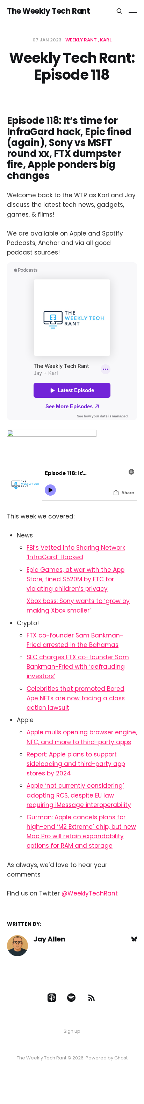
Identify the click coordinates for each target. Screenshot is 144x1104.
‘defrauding (107, 666)
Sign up (72, 1031)
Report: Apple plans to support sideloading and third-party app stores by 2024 (76, 764)
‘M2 (62, 826)
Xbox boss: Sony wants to (64, 601)
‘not (51, 785)
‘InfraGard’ (43, 557)
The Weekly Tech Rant (48, 11)
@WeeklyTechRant (90, 893)
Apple (35, 785)
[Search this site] (119, 11)
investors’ (41, 676)
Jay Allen (49, 939)
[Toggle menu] (133, 11)
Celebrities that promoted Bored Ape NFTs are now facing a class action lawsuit (76, 698)
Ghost (121, 1058)
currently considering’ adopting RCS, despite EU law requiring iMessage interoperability (79, 795)
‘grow (112, 601)
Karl (105, 40)
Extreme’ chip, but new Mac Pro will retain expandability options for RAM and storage (81, 836)
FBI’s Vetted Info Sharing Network (76, 547)
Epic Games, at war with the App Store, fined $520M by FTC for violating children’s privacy (75, 579)
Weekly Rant (81, 40)
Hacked (71, 557)
